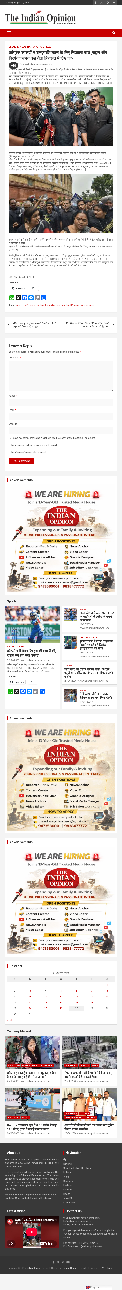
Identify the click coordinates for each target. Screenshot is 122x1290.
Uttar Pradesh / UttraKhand (37, 1065)
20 (76, 1002)
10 (30, 996)
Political (45, 46)
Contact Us (69, 1202)
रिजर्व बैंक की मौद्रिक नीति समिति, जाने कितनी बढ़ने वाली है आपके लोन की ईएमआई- (87, 325)
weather (84, 1065)
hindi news (14, 1065)
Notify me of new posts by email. (28, 452)
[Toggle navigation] (9, 33)
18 (45, 1002)
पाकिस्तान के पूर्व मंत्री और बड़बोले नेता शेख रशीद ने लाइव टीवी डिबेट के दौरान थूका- (34, 325)
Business (68, 1181)
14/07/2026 (86, 624)
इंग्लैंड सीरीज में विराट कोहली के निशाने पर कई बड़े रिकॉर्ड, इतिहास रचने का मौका (96, 644)
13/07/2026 (86, 652)
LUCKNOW (84, 1113)
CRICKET (11, 647)
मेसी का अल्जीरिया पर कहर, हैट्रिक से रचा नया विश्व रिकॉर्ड (96, 695)
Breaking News (17, 46)
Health (66, 1193)
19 (61, 1002)
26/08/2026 (13, 1081)
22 (107, 1002)
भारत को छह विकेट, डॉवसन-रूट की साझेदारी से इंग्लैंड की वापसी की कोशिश (97, 616)
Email (12, 409)
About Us (68, 1198)
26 (61, 1008)
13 (76, 996)
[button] (13, 65)
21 (92, 1002)
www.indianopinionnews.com (37, 64)
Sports (12, 601)
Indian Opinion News (37, 1268)
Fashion (67, 1185)
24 (30, 1008)
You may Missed (19, 1031)
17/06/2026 (86, 702)
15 (107, 996)
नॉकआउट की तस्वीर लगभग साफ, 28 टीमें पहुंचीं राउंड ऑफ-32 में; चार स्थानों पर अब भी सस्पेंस (88, 672)
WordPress (107, 1268)
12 (61, 996)
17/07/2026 (13, 660)
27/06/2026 (70, 681)
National (32, 46)
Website (13, 423)
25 (45, 1008)
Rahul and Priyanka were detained (78, 305)
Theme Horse (69, 1268)
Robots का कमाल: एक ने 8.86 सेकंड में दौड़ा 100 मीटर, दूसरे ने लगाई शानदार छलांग (32, 1127)
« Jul (9, 1020)
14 (92, 996)
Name (13, 396)
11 (45, 996)
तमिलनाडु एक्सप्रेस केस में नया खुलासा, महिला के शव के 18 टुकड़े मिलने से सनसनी (31, 1075)
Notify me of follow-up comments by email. (34, 445)
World (95, 1065)
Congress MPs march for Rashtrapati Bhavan (37, 305)
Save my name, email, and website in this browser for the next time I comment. (54, 437)
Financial (67, 1189)
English (94, 1287)
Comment (15, 357)
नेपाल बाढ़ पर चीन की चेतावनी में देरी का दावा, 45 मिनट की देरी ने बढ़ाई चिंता (88, 1075)
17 (30, 1002)
